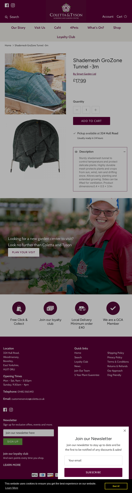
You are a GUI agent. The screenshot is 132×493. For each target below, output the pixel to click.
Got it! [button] (116, 486)
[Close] (124, 430)
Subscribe (93, 472)
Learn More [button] (11, 488)
